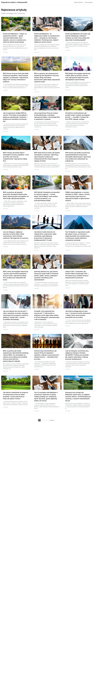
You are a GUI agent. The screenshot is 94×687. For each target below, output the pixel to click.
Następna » (52, 420)
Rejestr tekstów (78, 2)
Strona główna (89, 2)
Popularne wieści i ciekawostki (14, 2)
